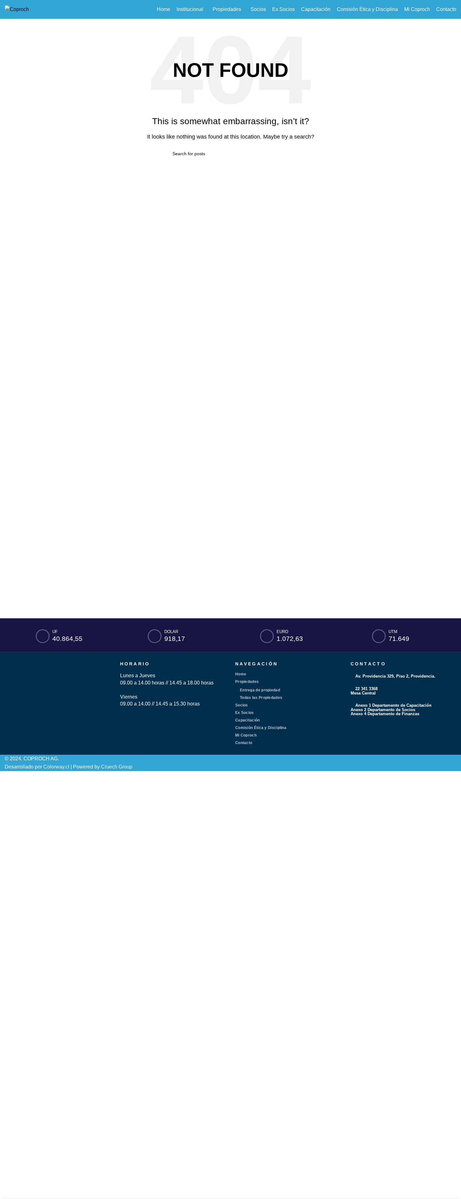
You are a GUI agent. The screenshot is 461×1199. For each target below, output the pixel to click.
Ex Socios (244, 713)
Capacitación (247, 720)
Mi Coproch (246, 735)
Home (240, 674)
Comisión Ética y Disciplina (260, 728)
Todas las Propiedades (261, 698)
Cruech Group (116, 766)
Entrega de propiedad (260, 690)
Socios (241, 705)
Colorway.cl (56, 766)
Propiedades (247, 682)
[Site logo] (17, 9)
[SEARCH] (286, 153)
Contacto (243, 743)
